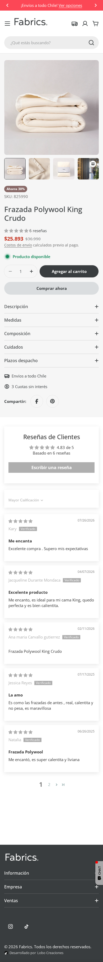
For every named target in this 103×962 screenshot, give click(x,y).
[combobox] (51, 42)
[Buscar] (91, 42)
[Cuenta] (85, 23)
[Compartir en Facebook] (36, 401)
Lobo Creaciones (50, 952)
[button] (7, 5)
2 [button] (49, 784)
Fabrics (25, 946)
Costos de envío (18, 245)
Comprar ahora (51, 288)
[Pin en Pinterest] (52, 401)
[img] (20, 521)
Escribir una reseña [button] (51, 467)
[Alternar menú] (7, 23)
